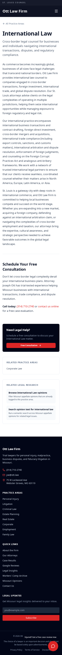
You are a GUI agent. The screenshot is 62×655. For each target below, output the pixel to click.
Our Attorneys (10, 555)
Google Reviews (11, 565)
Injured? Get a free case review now (40, 637)
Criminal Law (9, 509)
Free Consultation (29, 345)
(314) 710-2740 (25, 306)
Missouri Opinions (12, 580)
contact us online (48, 306)
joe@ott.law (12, 474)
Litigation (8, 503)
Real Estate (8, 519)
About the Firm (10, 550)
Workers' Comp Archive (15, 575)
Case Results (9, 560)
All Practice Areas (15, 23)
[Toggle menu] (56, 11)
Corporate (8, 524)
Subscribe (31, 617)
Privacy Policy (16, 650)
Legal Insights (10, 570)
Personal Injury (11, 498)
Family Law (8, 534)
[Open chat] (53, 646)
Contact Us (8, 585)
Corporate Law (14, 368)
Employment (9, 529)
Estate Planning (11, 514)
